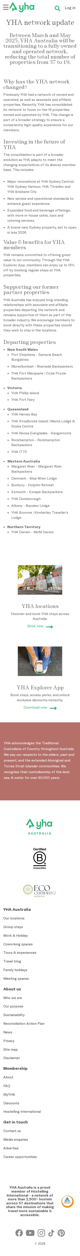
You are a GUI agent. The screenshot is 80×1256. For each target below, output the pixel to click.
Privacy (8, 1041)
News (7, 1032)
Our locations (13, 918)
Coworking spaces (18, 944)
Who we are (12, 997)
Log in (70, 7)
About (8, 1077)
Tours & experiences (19, 952)
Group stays (13, 927)
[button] (70, 1189)
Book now (35, 626)
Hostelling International (22, 1111)
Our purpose (13, 1006)
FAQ (6, 1086)
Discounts (11, 1103)
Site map (10, 1049)
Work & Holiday (15, 935)
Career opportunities (20, 1156)
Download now (35, 707)
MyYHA (9, 1094)
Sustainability (14, 1015)
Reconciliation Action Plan (23, 1023)
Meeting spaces (16, 978)
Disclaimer (11, 1058)
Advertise (11, 1148)
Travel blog (12, 961)
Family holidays (15, 970)
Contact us (12, 1131)
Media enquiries (15, 1139)
